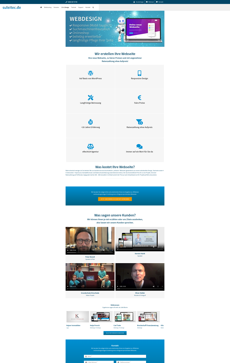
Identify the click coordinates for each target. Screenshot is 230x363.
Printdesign (99, 328)
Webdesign (93, 328)
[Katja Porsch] (103, 312)
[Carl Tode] (127, 312)
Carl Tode (119, 326)
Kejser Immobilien (73, 326)
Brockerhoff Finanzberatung (150, 326)
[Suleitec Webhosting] (41, 7)
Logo (67, 328)
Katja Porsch (96, 326)
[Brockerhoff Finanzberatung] (152, 312)
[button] (93, 7)
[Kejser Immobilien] (78, 312)
